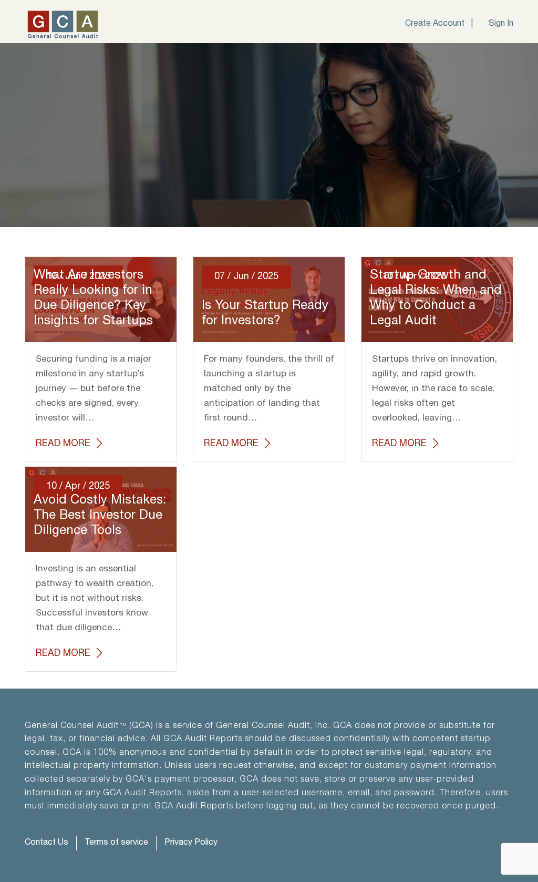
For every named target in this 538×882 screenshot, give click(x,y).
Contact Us (46, 843)
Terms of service (116, 843)
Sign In (501, 24)
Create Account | (439, 24)
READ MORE (64, 443)
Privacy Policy (191, 843)
